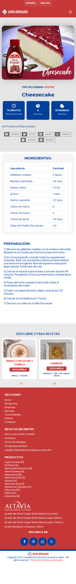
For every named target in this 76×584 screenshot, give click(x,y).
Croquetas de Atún (16, 446)
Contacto (10, 422)
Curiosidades (13, 414)
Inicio (8, 400)
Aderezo (47, 373)
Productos (11, 403)
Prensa (9, 418)
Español (31, 3)
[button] (12, 134)
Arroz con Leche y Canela (19, 362)
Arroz (14, 376)
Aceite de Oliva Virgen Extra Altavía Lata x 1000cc (34, 522)
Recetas (9, 411)
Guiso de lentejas (15, 442)
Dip (55, 373)
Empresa (10, 407)
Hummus (57, 363)
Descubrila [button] (19, 369)
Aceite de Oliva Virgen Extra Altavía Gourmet (31, 513)
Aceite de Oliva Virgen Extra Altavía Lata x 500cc (33, 518)
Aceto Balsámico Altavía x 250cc (24, 526)
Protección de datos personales (46, 560)
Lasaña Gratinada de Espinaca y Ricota (28, 450)
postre (49, 87)
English (45, 3)
